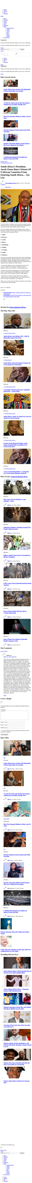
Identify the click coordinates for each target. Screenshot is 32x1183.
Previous (3, 161)
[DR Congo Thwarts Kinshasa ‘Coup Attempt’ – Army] (17, 487)
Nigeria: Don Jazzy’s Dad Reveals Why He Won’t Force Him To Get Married (17, 1063)
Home (5, 18)
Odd (8, 33)
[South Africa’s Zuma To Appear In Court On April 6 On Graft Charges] (17, 401)
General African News (10, 333)
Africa (5, 21)
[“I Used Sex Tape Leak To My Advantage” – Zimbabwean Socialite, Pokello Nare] (17, 97)
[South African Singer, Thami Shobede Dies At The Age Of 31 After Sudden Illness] (17, 963)
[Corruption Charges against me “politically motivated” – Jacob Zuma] (17, 374)
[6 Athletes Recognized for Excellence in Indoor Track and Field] (17, 151)
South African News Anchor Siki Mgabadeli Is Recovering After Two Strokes (17, 90)
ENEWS (6, 20)
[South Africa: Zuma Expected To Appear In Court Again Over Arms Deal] (17, 348)
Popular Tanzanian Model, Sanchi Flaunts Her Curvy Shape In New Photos (17, 144)
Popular (5, 11)
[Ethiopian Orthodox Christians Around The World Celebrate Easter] (17, 515)
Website (2, 727)
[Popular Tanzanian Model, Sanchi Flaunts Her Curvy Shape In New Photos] (17, 137)
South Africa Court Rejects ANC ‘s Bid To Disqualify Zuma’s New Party (16, 337)
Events (8, 30)
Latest (5, 9)
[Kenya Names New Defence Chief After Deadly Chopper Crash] (17, 626)
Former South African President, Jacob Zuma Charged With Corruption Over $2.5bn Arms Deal (16, 444)
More (5, 26)
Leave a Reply (4, 651)
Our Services (7, 37)
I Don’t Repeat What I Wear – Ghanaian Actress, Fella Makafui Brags (16, 990)
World (8, 29)
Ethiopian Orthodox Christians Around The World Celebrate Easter (17, 528)
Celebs (5, 22)
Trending (6, 13)
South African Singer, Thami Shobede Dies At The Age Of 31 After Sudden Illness (17, 972)
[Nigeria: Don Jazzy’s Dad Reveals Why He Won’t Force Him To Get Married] (17, 1055)
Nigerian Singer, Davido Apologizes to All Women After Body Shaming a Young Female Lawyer (17, 1044)
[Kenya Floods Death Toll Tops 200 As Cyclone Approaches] (17, 599)
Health (8, 34)
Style (5, 24)
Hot (4, 12)
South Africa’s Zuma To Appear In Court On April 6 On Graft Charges (17, 417)
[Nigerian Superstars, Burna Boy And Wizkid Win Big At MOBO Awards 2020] (17, 999)
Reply (5, 695)
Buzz (8, 32)
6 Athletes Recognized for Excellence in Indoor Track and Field (15, 157)
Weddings (6, 25)
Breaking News (10, 28)
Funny (8, 36)
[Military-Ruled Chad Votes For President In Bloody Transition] (17, 543)
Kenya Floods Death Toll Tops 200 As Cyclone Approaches (15, 612)
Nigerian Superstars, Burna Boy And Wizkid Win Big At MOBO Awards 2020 (17, 1008)
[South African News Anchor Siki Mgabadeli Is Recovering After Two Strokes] (17, 83)
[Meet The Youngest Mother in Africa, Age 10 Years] (17, 110)
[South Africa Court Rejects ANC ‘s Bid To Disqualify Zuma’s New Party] (17, 321)
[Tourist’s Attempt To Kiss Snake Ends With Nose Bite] (17, 124)
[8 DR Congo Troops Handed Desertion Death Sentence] (17, 571)
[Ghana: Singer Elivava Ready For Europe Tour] (17, 1073)
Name (2, 722)
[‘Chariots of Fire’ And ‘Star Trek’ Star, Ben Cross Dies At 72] (17, 1017)
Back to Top (3, 1150)
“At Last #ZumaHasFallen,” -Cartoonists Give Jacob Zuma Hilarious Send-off (16, 472)
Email (2, 725)
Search (22, 49)
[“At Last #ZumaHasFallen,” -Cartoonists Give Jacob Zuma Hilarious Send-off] (17, 456)
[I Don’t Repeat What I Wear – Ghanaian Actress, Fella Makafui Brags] (17, 981)
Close (2, 1151)
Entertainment (8, 360)
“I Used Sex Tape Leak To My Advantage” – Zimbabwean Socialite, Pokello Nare (17, 103)
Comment (3, 709)
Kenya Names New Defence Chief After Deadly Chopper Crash (15, 640)
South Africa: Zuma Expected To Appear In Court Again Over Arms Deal (17, 363)
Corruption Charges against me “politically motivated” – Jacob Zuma (17, 390)
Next (6, 161)
